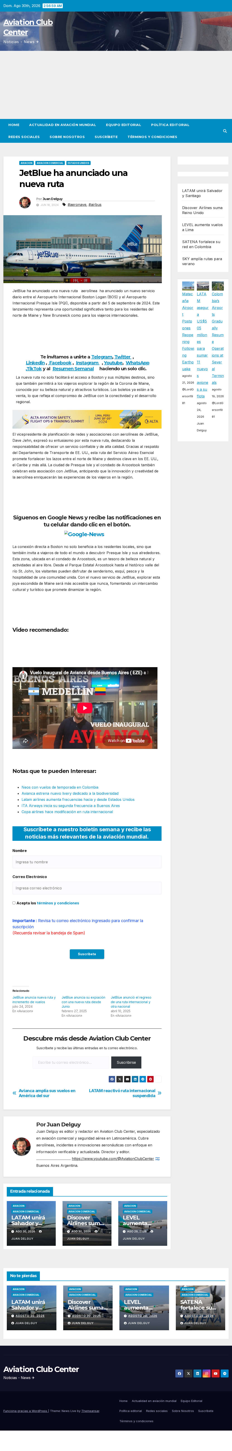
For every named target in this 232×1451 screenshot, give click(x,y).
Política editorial (170, 125)
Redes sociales (24, 137)
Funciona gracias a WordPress (25, 1411)
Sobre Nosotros (67, 137)
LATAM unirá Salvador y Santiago (28, 1223)
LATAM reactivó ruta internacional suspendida (122, 1093)
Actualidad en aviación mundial (62, 125)
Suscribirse (126, 1062)
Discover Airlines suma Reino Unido (85, 1223)
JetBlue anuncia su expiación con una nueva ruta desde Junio (83, 1001)
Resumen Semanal (73, 368)
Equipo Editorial (123, 125)
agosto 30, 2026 (30, 1316)
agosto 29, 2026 (142, 1316)
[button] (225, 131)
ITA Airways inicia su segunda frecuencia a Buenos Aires (71, 805)
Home (13, 125)
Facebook (59, 362)
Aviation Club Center (41, 1369)
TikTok (34, 368)
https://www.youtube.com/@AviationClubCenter (113, 1158)
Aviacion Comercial (50, 163)
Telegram (101, 357)
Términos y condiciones (152, 137)
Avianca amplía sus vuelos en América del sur (47, 1093)
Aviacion (26, 163)
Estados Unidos (78, 163)
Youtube (113, 362)
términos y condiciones (58, 903)
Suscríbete (106, 137)
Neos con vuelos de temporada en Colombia (60, 787)
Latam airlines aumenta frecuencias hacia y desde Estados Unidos (78, 799)
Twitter (122, 357)
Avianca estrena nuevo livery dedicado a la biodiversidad (70, 793)
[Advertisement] (116, 85)
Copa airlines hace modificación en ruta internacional (67, 811)
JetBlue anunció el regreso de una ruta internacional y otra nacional (131, 1001)
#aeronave (77, 204)
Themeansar (90, 1411)
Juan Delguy (52, 199)
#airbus (95, 204)
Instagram (87, 362)
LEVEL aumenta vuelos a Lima (141, 1223)
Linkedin (35, 362)
